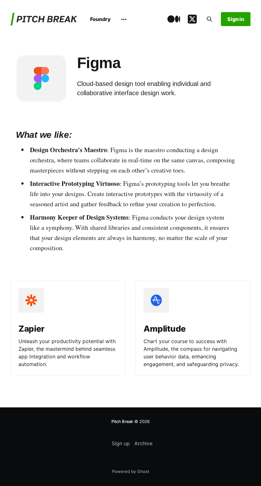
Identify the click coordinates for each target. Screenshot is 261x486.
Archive (143, 443)
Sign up (121, 443)
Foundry (100, 19)
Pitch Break (122, 421)
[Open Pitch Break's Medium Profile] (173, 19)
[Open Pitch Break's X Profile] (192, 19)
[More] (124, 19)
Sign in (235, 19)
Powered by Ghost (130, 471)
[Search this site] (209, 19)
